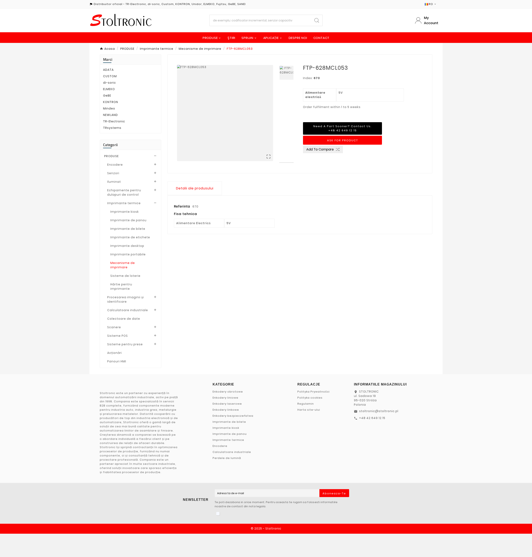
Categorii (110, 145)
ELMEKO (109, 89)
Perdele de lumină (227, 458)
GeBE (107, 95)
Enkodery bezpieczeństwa (233, 416)
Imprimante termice (124, 203)
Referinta (182, 206)
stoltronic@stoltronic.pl (378, 411)
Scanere (114, 327)
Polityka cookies (310, 398)
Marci (107, 59)
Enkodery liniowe (225, 398)
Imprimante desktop (127, 246)
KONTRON (110, 102)
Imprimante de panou (128, 220)
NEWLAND (110, 115)
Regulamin (305, 404)
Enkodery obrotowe (228, 392)
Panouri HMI (116, 361)
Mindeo (109, 108)
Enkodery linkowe (226, 410)
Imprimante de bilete (127, 229)
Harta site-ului (308, 410)
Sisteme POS (117, 336)
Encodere (115, 165)
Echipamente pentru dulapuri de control (124, 192)
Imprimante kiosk (124, 212)
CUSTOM (110, 76)
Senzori (113, 173)
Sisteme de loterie (125, 276)
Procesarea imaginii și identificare (125, 299)
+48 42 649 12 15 (372, 418)
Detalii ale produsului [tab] (194, 188)
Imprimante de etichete (130, 237)
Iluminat (114, 182)
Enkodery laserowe (227, 404)
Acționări (114, 353)
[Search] (316, 20)
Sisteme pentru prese (125, 344)
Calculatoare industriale (127, 310)
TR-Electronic (114, 121)
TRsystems (112, 128)
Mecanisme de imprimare (122, 265)
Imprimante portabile (128, 254)
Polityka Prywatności (313, 392)
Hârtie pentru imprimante (121, 286)
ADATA (108, 70)
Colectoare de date (123, 319)
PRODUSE (111, 156)
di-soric (109, 83)
